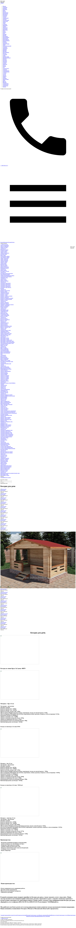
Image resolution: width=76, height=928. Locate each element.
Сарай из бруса (3, 312)
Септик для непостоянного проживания (8, 413)
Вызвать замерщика (43, 915)
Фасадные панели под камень (6, 452)
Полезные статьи (3, 471)
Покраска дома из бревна (5, 417)
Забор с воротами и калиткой (6, 404)
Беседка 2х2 (2, 627)
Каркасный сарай (4, 313)
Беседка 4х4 (2, 511)
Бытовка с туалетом (4, 293)
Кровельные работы (4, 268)
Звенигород (5, 27)
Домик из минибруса (4, 253)
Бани (1, 353)
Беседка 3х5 (2, 520)
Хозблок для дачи (4, 300)
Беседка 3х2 (2, 610)
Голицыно (5, 15)
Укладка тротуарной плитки (6, 436)
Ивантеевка (5, 29)
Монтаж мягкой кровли (5, 467)
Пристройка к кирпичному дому (7, 341)
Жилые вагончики (4, 306)
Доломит (2, 384)
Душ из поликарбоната (5, 389)
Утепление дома (3, 428)
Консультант (11, 915)
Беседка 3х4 (2, 524)
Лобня (4, 44)
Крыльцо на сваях (4, 460)
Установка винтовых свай (5, 363)
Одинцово (5, 54)
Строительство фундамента (6, 276)
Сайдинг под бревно (4, 378)
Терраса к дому (3, 328)
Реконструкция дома (4, 266)
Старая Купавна (6, 71)
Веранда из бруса (3, 323)
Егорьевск (5, 24)
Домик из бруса (3, 251)
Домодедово (5, 21)
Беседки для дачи (3, 316)
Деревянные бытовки (4, 292)
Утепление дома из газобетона (6, 435)
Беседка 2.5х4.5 (3, 589)
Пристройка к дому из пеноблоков (7, 342)
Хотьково (5, 78)
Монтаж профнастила (4, 468)
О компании (6, 915)
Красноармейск (6, 37)
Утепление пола (3, 454)
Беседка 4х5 (2, 507)
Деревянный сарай (4, 311)
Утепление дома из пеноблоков (6, 434)
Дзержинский (5, 18)
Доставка (9, 242)
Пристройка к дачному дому (6, 340)
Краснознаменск (6, 40)
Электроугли (5, 85)
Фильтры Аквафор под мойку (6, 394)
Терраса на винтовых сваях (6, 333)
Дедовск (4, 16)
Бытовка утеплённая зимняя (6, 299)
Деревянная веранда (4, 322)
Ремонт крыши (3, 270)
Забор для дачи (3, 399)
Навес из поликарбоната (5, 351)
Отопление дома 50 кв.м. (5, 283)
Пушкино (5, 62)
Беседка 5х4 (2, 503)
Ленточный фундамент (5, 274)
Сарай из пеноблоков (4, 315)
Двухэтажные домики (4, 257)
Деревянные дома (4, 277)
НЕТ (3, 3)
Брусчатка (2, 440)
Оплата (12, 242)
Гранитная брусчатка (4, 443)
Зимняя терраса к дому (5, 332)
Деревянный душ (3, 390)
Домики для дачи (3, 247)
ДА (1, 3)
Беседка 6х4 (2, 498)
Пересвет (5, 58)
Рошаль (4, 66)
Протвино (5, 61)
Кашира (4, 32)
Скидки (15, 915)
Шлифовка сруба (3, 423)
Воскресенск (5, 13)
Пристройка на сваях (4, 338)
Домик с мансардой (4, 258)
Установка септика (4, 414)
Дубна (4, 23)
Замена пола (2, 453)
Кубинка (4, 41)
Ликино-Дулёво (6, 43)
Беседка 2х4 (2, 623)
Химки (4, 77)
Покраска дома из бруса (5, 418)
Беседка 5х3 (2, 516)
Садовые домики (3, 250)
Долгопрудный (6, 20)
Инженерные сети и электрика (43, 916)
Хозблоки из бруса (4, 344)
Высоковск (5, 14)
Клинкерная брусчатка (5, 444)
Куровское (5, 42)
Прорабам (49, 915)
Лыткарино (5, 48)
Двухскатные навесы (4, 350)
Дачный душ (3, 387)
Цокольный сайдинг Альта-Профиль (7, 382)
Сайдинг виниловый (4, 366)
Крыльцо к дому (3, 456)
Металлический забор (4, 403)
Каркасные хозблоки (4, 303)
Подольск (5, 59)
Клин (4, 33)
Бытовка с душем (3, 294)
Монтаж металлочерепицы (5, 466)
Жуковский (5, 25)
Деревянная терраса (4, 331)
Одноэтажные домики (5, 256)
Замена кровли (3, 462)
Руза (4, 67)
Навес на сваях (3, 347)
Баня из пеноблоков (4, 358)
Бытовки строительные (5, 290)
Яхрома (4, 86)
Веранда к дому (3, 320)
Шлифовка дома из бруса (5, 425)
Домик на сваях (3, 262)
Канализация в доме (4, 427)
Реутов (4, 65)
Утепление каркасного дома (6, 432)
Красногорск (5, 38)
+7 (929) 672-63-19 (4, 244)
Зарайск (4, 26)
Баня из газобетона (4, 359)
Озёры (4, 55)
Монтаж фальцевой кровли (6, 465)
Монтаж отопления (4, 280)
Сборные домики (3, 261)
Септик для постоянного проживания (8, 410)
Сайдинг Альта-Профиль (5, 371)
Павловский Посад (7, 57)
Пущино (4, 63)
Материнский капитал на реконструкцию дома (10, 473)
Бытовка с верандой (4, 297)
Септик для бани (3, 409)
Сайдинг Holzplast (4, 373)
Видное (4, 11)
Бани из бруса (3, 356)
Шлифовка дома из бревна (5, 424)
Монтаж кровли (3, 463)
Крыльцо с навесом (4, 459)
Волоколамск (5, 12)
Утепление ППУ (3, 439)
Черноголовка (6, 79)
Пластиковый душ (4, 391)
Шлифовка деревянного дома (6, 421)
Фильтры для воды (4, 392)
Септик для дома (3, 405)
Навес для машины (4, 348)
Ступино (4, 72)
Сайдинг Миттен (3, 370)
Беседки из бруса (3, 318)
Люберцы (5, 49)
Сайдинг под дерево (4, 377)
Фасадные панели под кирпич (6, 451)
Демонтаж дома (3, 385)
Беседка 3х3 (2, 597)
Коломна (4, 34)
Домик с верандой (4, 259)
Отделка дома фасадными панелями (7, 448)
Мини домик (3, 255)
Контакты (6, 242)
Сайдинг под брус (4, 379)
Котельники (5, 36)
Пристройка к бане (4, 474)
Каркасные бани (3, 357)
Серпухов (5, 69)
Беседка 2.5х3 (3, 606)
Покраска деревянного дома (6, 415)
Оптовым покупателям (21, 915)
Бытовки (2, 288)
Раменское (5, 64)
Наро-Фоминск (6, 52)
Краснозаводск (6, 39)
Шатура (4, 81)
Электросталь (5, 84)
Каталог (2, 242)
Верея (4, 10)
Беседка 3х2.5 (3, 601)
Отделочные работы (33, 916)
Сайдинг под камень (4, 376)
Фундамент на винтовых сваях (6, 361)
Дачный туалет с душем (5, 360)
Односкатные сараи (4, 314)
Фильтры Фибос (3, 398)
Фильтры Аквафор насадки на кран (7, 395)
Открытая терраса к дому (5, 330)
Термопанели (3, 438)
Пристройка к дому (4, 335)
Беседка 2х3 (2, 619)
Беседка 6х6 (2, 490)
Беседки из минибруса (5, 319)
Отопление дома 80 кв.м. (5, 286)
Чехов (4, 80)
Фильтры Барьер (3, 396)
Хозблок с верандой (4, 302)
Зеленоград (5, 28)
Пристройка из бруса (4, 337)
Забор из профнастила (4, 401)
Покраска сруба (3, 420)
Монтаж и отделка (55, 915)
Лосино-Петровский (7, 45)
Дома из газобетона (4, 246)
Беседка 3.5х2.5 (3, 593)
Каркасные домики (4, 249)
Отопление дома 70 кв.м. (5, 285)
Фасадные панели (4, 449)
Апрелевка (5, 7)
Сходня (4, 73)
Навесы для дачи (3, 345)
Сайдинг (2, 364)
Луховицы (5, 47)
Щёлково (5, 82)
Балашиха (5, 8)
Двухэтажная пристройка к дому (7, 343)
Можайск (5, 50)
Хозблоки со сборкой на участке (7, 304)
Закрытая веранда (4, 324)
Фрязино (4, 76)
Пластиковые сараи (4, 309)
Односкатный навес (4, 349)
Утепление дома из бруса (5, 431)
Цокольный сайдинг (4, 380)
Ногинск (4, 53)
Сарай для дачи (3, 307)
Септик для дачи (3, 407)
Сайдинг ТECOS (3, 372)
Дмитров (4, 19)
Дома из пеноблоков (4, 245)
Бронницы (5, 9)
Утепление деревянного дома (6, 430)
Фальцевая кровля (4, 461)
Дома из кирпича (3, 265)
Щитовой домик (3, 264)
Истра (4, 30)
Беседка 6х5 (2, 494)
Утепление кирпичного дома (6, 433)
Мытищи (5, 51)
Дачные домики (3, 279)
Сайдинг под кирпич (4, 375)
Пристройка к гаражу (4, 475)
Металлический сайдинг (5, 367)
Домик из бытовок (4, 260)
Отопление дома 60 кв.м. (5, 284)
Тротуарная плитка (4, 437)
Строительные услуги (34, 915)
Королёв (4, 35)
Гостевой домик (3, 254)
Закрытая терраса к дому (5, 334)
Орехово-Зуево (6, 56)
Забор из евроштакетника (5, 402)
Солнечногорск (6, 70)
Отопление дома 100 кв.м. (5, 287)
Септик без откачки (4, 408)
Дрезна (4, 22)
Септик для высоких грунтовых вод (7, 411)
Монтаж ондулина (4, 469)
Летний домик (3, 263)
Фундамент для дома (4, 271)
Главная (2, 477)
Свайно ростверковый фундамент (7, 275)
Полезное (28, 915)
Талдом (4, 74)
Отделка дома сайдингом (5, 446)
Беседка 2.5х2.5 (3, 614)
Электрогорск (5, 83)
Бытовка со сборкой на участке (6, 298)
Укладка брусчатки (4, 445)
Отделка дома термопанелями (6, 447)
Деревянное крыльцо (4, 458)
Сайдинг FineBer (3, 374)
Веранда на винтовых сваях (6, 326)
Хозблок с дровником (4, 305)
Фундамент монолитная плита (6, 273)
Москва (4, 6)
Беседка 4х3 (2, 528)
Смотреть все (3, 248)
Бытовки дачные (3, 291)
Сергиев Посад (6, 68)
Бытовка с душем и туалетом (6, 295)
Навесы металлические (5, 352)
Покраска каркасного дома (5, 419)
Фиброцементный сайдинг (5, 369)
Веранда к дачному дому (5, 327)
